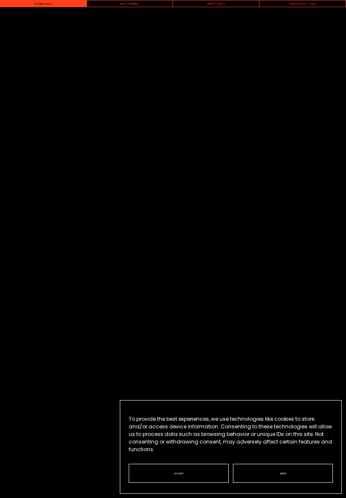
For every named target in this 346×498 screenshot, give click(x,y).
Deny (283, 473)
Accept (179, 473)
